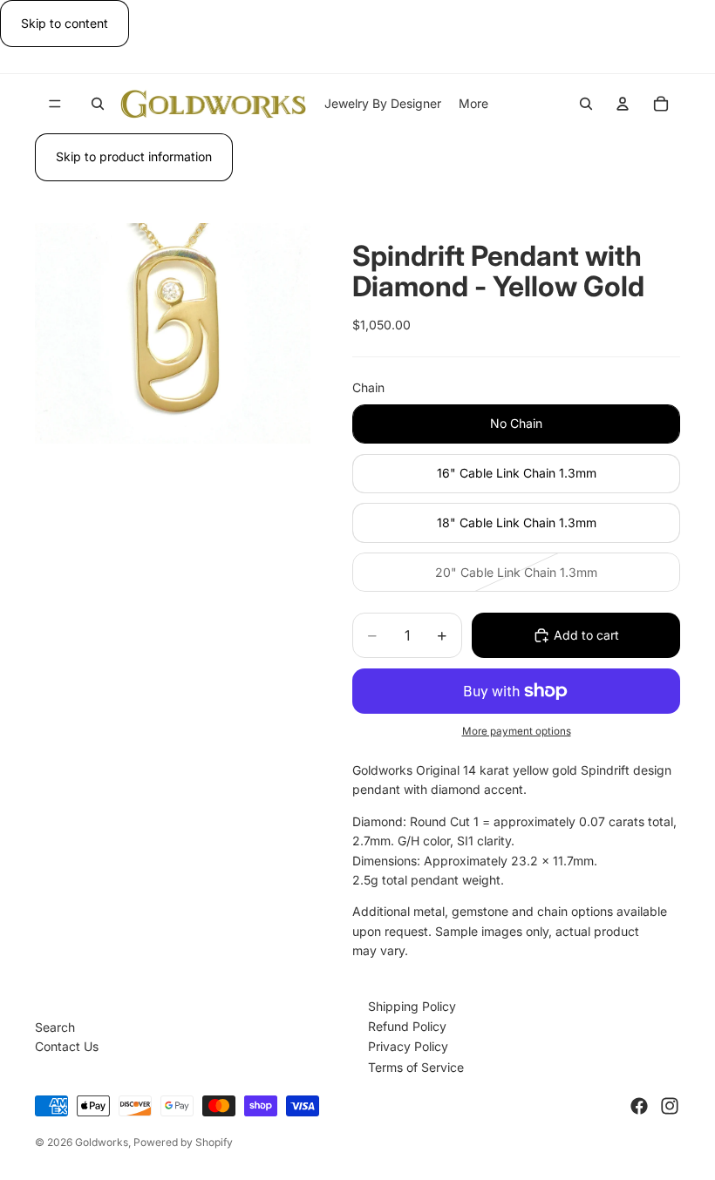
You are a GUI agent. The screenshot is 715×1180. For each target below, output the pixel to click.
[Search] (97, 104)
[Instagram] (669, 1105)
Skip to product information (134, 156)
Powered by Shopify (183, 1142)
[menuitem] (473, 103)
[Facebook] (639, 1105)
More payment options (516, 731)
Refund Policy (407, 1026)
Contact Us (67, 1046)
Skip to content (64, 23)
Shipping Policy (412, 1006)
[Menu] (55, 105)
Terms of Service (416, 1067)
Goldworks (101, 1142)
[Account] (622, 104)
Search (55, 1027)
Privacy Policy (408, 1046)
